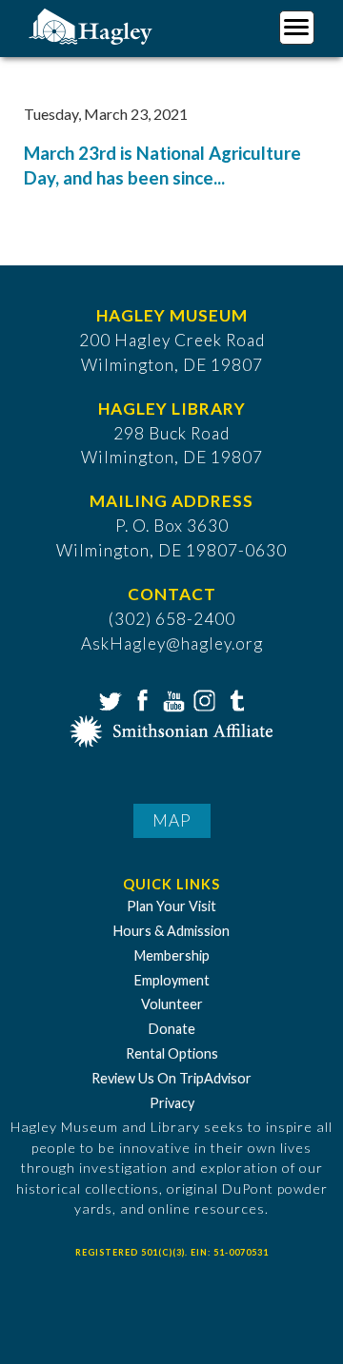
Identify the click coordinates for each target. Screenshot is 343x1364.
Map (172, 820)
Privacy (172, 1103)
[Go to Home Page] (93, 25)
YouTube (171, 699)
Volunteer (172, 1004)
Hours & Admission (171, 931)
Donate (172, 1029)
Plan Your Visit (171, 906)
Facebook (140, 699)
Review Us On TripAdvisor (171, 1078)
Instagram (203, 699)
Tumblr (234, 699)
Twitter (108, 699)
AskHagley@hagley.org (172, 643)
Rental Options (172, 1053)
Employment (172, 980)
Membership (172, 955)
